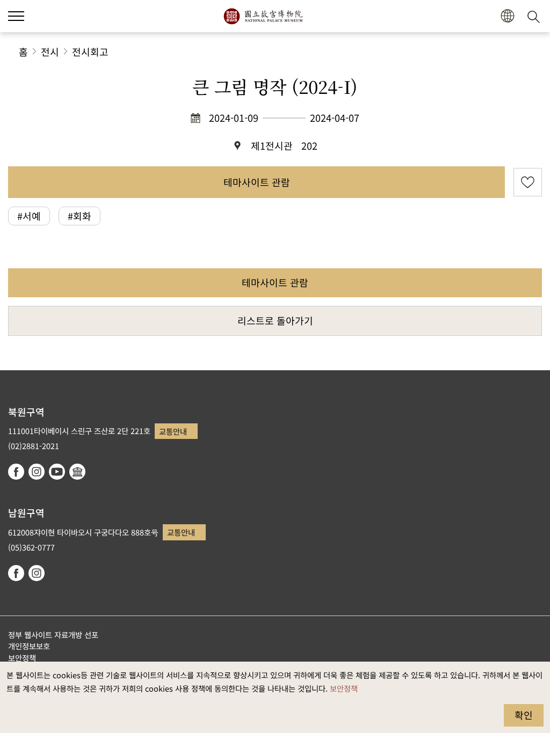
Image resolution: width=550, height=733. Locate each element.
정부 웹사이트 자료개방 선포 (53, 634)
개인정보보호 (29, 645)
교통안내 (173, 431)
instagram (36, 472)
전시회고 (90, 51)
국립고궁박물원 (263, 16)
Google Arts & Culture (77, 472)
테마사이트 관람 (256, 182)
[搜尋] (535, 16)
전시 (50, 51)
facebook (16, 472)
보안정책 (344, 688)
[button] (16, 16)
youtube (57, 472)
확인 (524, 715)
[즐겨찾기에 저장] (527, 182)
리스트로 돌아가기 (275, 320)
